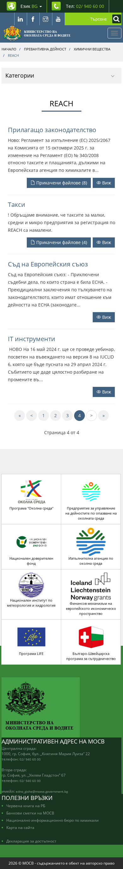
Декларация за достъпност (31, 840)
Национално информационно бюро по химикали (52, 820)
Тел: (85, 6)
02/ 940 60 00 (30, 759)
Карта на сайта (20, 827)
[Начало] (36, 33)
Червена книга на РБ (25, 805)
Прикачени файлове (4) (61, 242)
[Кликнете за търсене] (115, 19)
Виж (106, 183)
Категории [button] (19, 75)
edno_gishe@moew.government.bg (42, 791)
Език (29, 6)
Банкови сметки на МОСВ (30, 812)
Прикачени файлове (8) (61, 183)
